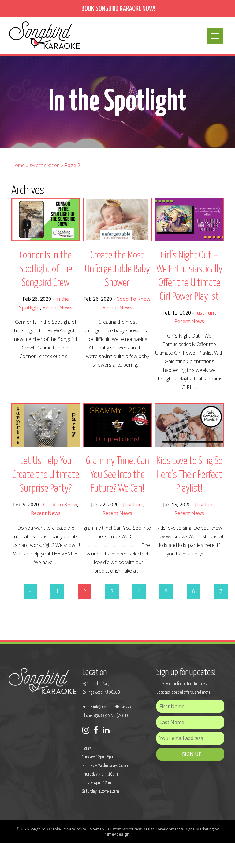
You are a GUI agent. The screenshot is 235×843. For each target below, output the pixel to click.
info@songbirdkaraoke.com (115, 707)
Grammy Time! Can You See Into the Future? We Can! (117, 475)
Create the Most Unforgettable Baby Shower (117, 269)
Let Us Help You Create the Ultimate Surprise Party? (45, 475)
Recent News (57, 307)
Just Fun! (205, 312)
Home (18, 165)
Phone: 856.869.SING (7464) (105, 715)
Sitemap (97, 829)
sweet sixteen (45, 165)
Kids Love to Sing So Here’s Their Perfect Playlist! (189, 475)
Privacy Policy (74, 829)
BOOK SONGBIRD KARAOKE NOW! (118, 9)
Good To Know (133, 299)
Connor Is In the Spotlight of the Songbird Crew (45, 269)
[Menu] (215, 36)
